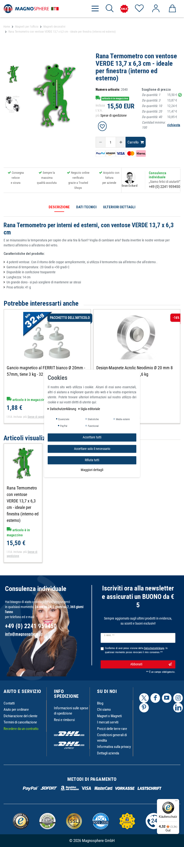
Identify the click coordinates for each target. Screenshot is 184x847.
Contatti (9, 703)
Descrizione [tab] (59, 207)
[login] (155, 9)
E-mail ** (109, 635)
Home (6, 26)
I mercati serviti (107, 722)
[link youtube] (167, 698)
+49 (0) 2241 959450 (164, 187)
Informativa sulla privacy (114, 747)
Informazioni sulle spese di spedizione (71, 711)
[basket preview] (172, 9)
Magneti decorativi (54, 26)
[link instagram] (178, 698)
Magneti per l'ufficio (26, 26)
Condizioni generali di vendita (112, 738)
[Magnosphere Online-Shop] (31, 8)
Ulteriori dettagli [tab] (119, 207)
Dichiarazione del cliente (20, 716)
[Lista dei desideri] (139, 9)
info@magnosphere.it (23, 634)
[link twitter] (144, 698)
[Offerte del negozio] (124, 9)
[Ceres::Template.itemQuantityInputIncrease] (121, 142)
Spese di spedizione (113, 115)
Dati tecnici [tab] (86, 207)
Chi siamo (104, 709)
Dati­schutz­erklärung (63, 409)
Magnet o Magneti (109, 716)
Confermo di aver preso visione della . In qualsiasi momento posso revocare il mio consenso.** (136, 650)
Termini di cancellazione (20, 722)
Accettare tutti (92, 437)
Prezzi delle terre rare (112, 729)
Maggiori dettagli (92, 470)
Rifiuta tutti (92, 460)
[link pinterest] (144, 707)
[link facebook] (155, 698)
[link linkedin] (178, 707)
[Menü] (176, 802)
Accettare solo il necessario (92, 449)
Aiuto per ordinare (16, 709)
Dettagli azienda (108, 753)
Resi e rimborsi (64, 720)
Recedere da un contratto (21, 729)
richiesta (173, 125)
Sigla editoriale (90, 409)
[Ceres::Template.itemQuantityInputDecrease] (100, 142)
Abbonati (136, 664)
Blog (100, 703)
